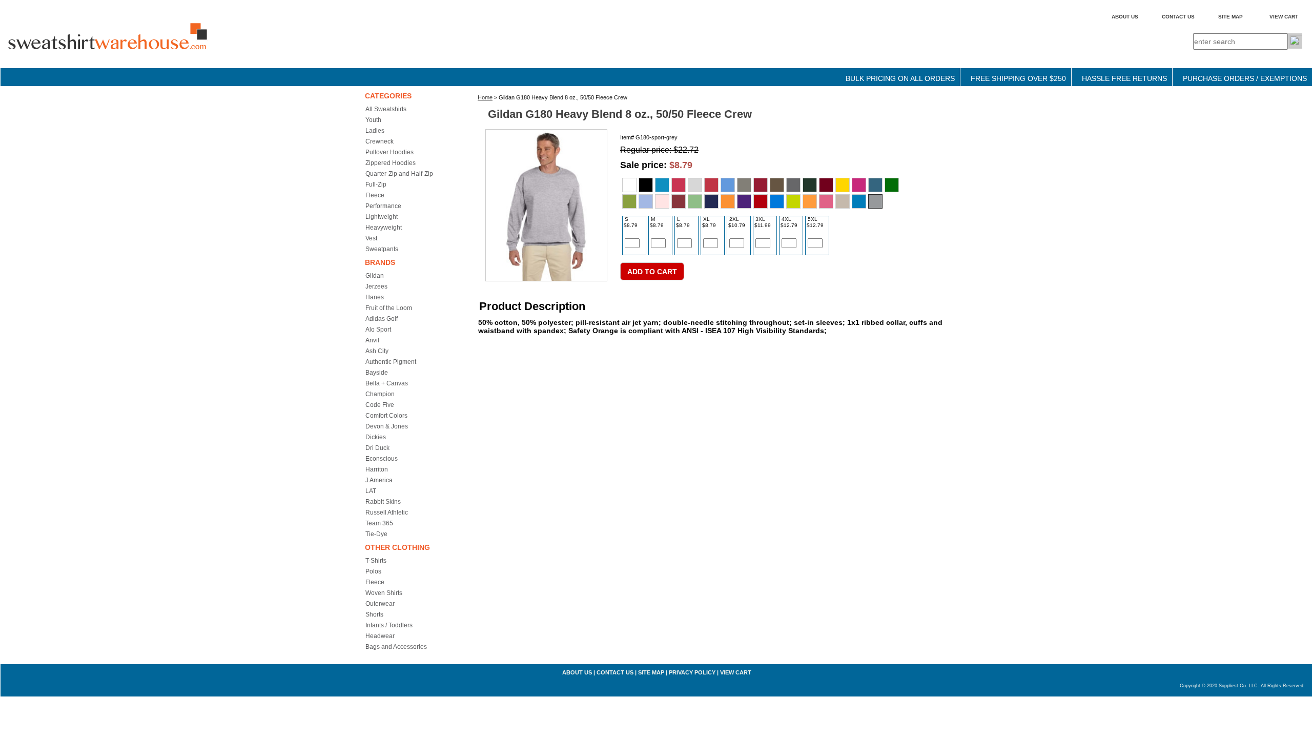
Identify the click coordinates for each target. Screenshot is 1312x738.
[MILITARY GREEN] (695, 201)
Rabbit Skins (383, 501)
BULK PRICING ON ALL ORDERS (900, 78)
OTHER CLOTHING (397, 547)
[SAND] (842, 201)
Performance (383, 206)
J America (379, 480)
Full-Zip (375, 184)
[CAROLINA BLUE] (728, 185)
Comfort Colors (386, 415)
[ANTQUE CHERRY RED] (678, 185)
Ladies (374, 130)
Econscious (381, 458)
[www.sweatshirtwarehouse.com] (129, 45)
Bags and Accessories (396, 646)
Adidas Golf (381, 318)
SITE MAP (1230, 16)
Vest (371, 238)
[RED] (760, 201)
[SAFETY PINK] (826, 201)
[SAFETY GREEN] (793, 201)
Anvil (372, 340)
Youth (373, 120)
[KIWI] (629, 201)
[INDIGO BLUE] (875, 185)
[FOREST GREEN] (810, 185)
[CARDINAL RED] (711, 185)
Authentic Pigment (390, 361)
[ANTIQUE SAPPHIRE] (662, 185)
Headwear (380, 636)
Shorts (374, 614)
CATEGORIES (388, 96)
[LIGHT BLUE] (646, 201)
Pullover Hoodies (389, 152)
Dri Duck (377, 448)
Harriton (376, 469)
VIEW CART (1283, 16)
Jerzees (376, 286)
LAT (370, 491)
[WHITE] (629, 185)
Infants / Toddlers (389, 625)
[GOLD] (842, 185)
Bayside (376, 372)
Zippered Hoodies (390, 163)
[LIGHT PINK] (662, 201)
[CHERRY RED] (760, 185)
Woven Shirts (383, 593)
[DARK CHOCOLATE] (777, 185)
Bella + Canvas (386, 383)
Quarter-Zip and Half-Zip (399, 173)
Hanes (374, 297)
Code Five (379, 404)
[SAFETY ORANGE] (810, 201)
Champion (380, 394)
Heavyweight (383, 227)
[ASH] (695, 185)
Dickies (375, 437)
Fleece (374, 195)
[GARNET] (826, 185)
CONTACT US (1178, 16)
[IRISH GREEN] (892, 185)
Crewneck (379, 141)
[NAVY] (711, 201)
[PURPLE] (744, 201)
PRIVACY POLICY (692, 672)
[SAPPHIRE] (859, 201)
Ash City (376, 351)
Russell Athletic (386, 512)
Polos (373, 571)
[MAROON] (678, 201)
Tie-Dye (376, 534)
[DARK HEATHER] (793, 185)
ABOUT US (1125, 16)
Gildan (374, 275)
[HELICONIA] (859, 185)
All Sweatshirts (385, 109)
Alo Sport (378, 329)
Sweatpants (381, 249)
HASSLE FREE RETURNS (1124, 78)
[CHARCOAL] (744, 185)
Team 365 (379, 523)
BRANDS (380, 262)
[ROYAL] (777, 201)
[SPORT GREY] (875, 201)
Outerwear (380, 603)
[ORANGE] (728, 201)
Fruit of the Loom (388, 308)
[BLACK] (646, 185)
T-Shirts (375, 560)
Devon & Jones (386, 426)
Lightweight (381, 216)
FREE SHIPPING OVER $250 (1018, 78)
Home (485, 97)
